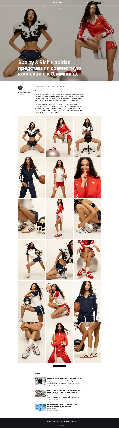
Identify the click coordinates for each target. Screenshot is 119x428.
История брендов (95, 6)
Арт (31, 6)
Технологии (80, 6)
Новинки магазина (23, 6)
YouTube (49, 421)
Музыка (51, 6)
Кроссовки (72, 6)
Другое (87, 6)
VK (43, 421)
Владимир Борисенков (25, 92)
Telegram (55, 421)
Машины (58, 6)
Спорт (45, 6)
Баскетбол (64, 6)
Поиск (60, 8)
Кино (41, 6)
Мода (36, 6)
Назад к (93, 2)
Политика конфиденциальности (68, 421)
